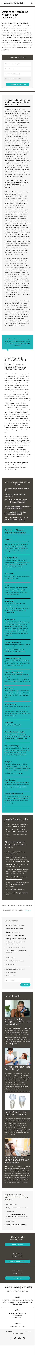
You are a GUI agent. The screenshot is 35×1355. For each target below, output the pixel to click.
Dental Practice (11, 1221)
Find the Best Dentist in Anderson (16, 1225)
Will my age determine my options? (17, 499)
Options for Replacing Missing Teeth (21, 905)
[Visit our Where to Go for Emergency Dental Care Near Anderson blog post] (18, 1017)
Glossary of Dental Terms (13, 826)
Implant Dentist (11, 972)
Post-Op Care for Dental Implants (16, 939)
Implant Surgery (11, 964)
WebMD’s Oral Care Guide (19, 834)
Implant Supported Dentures (15, 935)
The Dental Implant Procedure (15, 947)
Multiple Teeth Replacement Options (17, 1208)
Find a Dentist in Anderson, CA (15, 969)
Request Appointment (17, 1261)
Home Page (20, 831)
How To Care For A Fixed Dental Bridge (17, 1068)
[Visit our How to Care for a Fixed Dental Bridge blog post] (17, 1064)
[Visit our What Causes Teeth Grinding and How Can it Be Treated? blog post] (18, 1155)
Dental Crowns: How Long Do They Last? (15, 1113)
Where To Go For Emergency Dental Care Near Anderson (17, 1021)
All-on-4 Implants (11, 1204)
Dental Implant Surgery (13, 932)
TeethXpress (10, 1211)
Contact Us (17, 1278)
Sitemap (21, 1333)
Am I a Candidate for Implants (15, 925)
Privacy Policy (15, 1333)
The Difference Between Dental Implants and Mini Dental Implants (16, 1215)
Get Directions (17, 1244)
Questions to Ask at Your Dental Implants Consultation (15, 943)
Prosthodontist (10, 976)
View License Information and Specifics (16, 878)
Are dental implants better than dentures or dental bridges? (15, 513)
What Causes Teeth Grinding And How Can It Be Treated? (17, 1160)
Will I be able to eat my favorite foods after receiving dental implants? (17, 518)
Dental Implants (11, 957)
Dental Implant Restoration (14, 929)
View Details (21, 889)
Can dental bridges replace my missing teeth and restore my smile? (17, 507)
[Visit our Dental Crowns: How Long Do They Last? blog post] (18, 1110)
